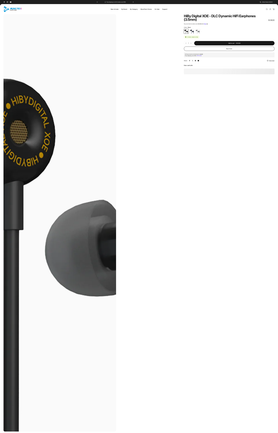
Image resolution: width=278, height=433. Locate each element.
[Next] (133, 2)
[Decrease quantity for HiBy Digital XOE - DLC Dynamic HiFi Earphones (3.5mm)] (185, 43)
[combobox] (267, 2)
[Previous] (97, 2)
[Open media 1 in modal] (59, 223)
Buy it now (229, 48)
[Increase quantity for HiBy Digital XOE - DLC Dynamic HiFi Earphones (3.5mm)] (191, 43)
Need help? (272, 60)
